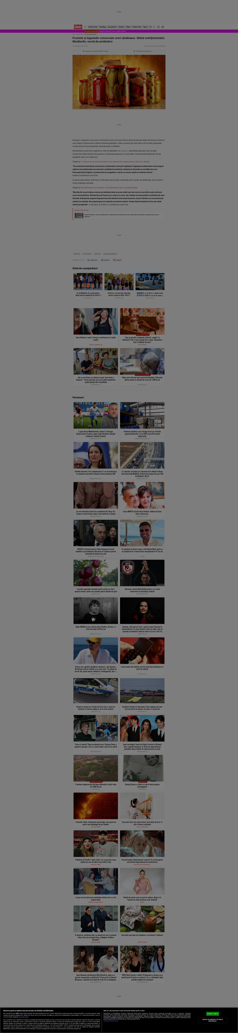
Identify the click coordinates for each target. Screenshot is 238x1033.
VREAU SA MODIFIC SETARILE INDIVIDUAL (212, 1020)
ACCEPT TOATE (212, 1014)
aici (49, 1025)
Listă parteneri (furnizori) (110, 1021)
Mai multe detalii (23, 1017)
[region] (119, 1020)
